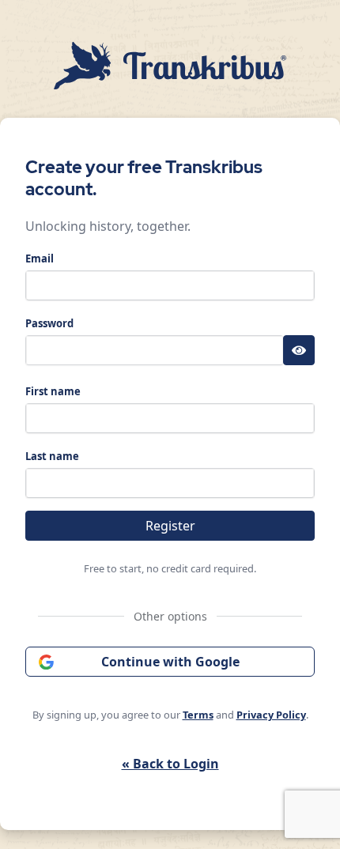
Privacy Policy (271, 715)
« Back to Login (170, 763)
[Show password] (299, 350)
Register (170, 525)
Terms (198, 715)
